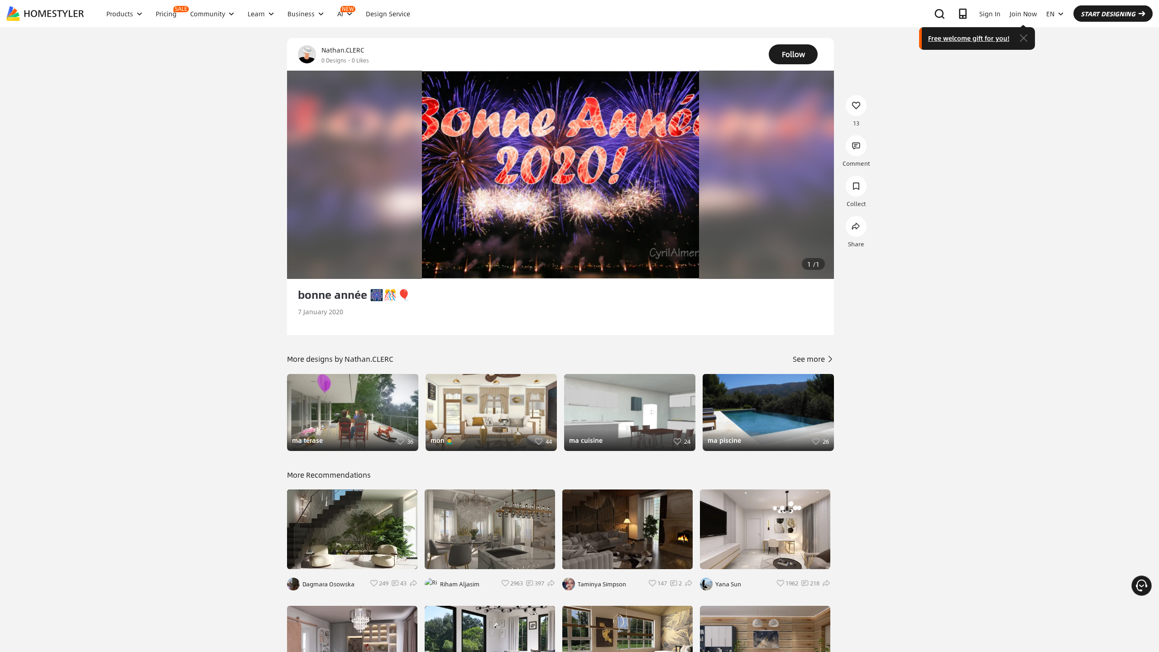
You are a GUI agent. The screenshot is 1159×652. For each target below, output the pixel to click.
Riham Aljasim (459, 584)
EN (1050, 14)
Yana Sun (728, 584)
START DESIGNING (1108, 14)
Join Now (1023, 14)
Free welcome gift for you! (969, 38)
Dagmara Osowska (328, 584)
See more (810, 358)
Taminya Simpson (602, 584)
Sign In (990, 14)
